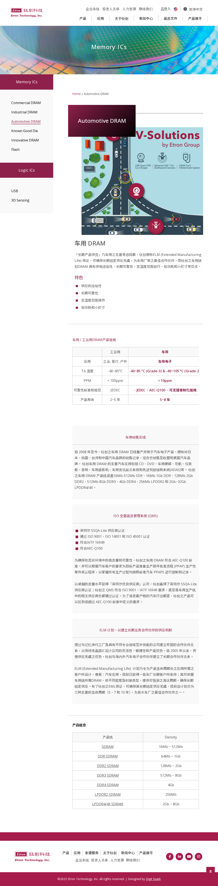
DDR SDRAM (108, 756)
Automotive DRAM (26, 121)
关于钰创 (121, 18)
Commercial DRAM (26, 102)
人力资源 (129, 9)
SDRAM (108, 746)
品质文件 (170, 18)
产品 (82, 18)
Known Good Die (24, 130)
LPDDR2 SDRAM (108, 794)
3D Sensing (20, 200)
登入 (167, 9)
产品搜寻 (195, 18)
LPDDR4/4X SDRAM (107, 804)
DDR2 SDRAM (108, 765)
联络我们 (146, 9)
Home (76, 94)
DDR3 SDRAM (108, 775)
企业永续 (92, 9)
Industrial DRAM (24, 112)
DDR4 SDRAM (108, 785)
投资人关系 (99, 860)
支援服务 (92, 853)
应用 (100, 18)
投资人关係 (110, 9)
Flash (15, 149)
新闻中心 (146, 18)
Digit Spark (153, 879)
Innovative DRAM (25, 140)
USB (14, 191)
